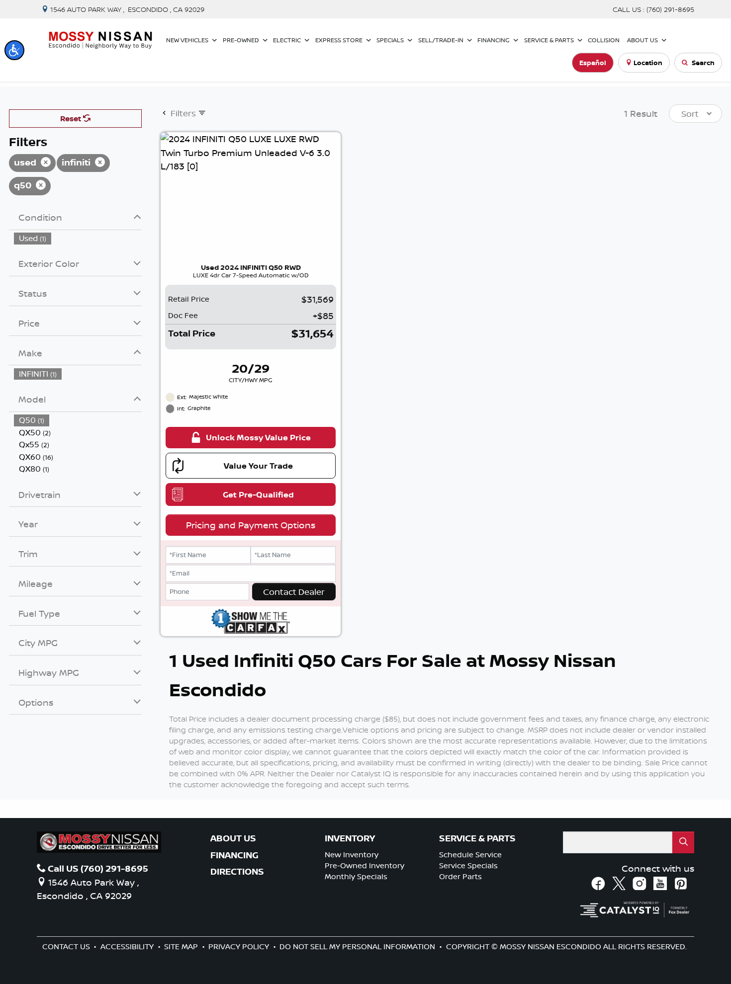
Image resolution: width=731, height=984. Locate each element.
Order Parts (460, 876)
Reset (71, 118)
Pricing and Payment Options (250, 524)
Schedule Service (470, 854)
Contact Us (67, 946)
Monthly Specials (356, 876)
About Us (233, 838)
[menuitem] (78, 238)
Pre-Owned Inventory (364, 865)
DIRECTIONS (237, 872)
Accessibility (128, 946)
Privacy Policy (239, 946)
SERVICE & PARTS (477, 838)
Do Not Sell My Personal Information (358, 946)
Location (648, 62)
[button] (14, 50)
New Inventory (351, 854)
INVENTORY (350, 838)
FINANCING (234, 855)
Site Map (182, 946)
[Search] (683, 842)
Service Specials (468, 865)
